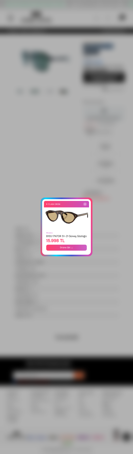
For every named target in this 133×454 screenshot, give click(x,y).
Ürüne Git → (66, 247)
